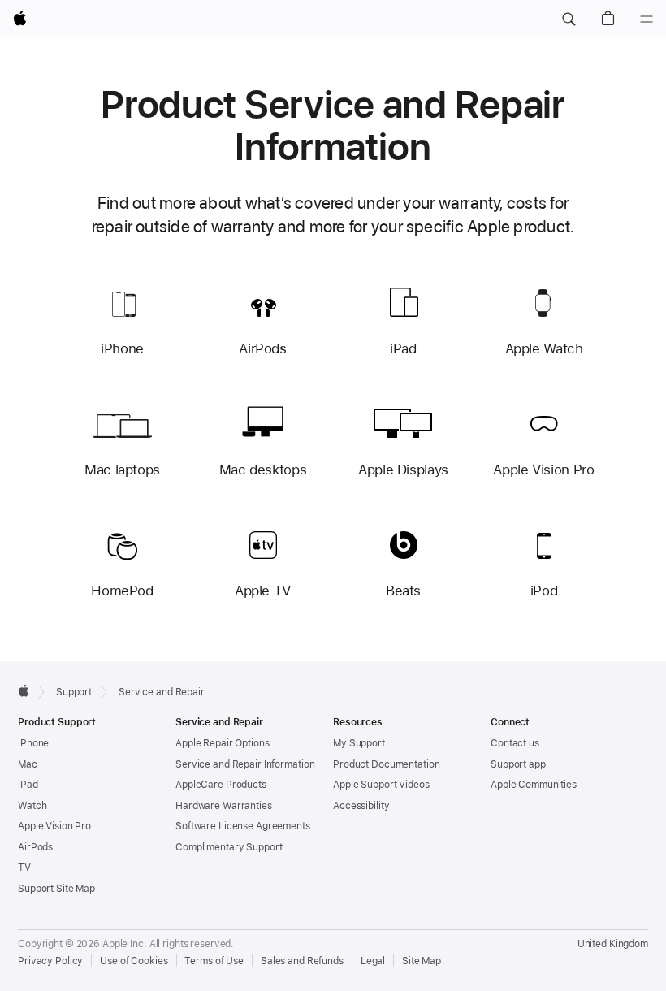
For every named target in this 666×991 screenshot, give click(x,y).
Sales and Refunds (302, 961)
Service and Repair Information (244, 764)
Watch (32, 805)
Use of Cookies (133, 961)
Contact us (515, 743)
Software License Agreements (242, 826)
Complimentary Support (228, 847)
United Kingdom (612, 944)
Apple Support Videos (381, 784)
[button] (568, 19)
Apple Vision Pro (54, 826)
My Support (359, 743)
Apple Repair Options (222, 743)
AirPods (35, 847)
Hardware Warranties (223, 805)
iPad (28, 784)
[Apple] (23, 690)
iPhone (33, 743)
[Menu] (646, 19)
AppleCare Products (220, 784)
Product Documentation (386, 764)
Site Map (421, 961)
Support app (518, 764)
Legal (373, 961)
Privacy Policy (50, 961)
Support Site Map (56, 888)
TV (24, 867)
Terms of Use (214, 961)
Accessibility (361, 805)
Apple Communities (534, 784)
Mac (27, 764)
